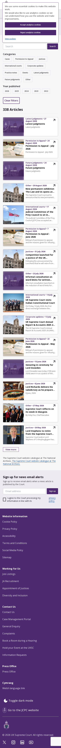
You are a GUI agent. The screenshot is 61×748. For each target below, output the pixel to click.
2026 (7, 91)
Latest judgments (41, 72)
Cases (7, 59)
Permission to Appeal (24, 59)
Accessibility (9, 536)
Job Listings (8, 574)
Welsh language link (13, 688)
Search (53, 46)
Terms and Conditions (14, 543)
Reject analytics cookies (30, 32)
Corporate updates (35, 66)
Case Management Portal (16, 619)
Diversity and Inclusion (15, 595)
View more (10, 449)
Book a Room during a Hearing (19, 640)
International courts (13, 66)
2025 (17, 91)
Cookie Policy (9, 521)
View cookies (10, 39)
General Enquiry (11, 626)
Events (25, 72)
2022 (46, 91)
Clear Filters (11, 100)
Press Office (9, 671)
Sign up (52, 491)
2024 (26, 91)
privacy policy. (52, 499)
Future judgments (12, 79)
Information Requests (14, 655)
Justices (42, 59)
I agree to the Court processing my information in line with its (31, 499)
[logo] (31, 725)
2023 (36, 91)
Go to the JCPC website (23, 710)
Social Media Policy (12, 550)
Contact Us (8, 612)
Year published (11, 86)
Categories (9, 54)
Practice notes (11, 72)
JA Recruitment (10, 581)
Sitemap (6, 557)
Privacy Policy (9, 528)
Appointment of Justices (15, 588)
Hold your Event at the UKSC (18, 647)
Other (27, 79)
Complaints (8, 633)
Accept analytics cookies (30, 24)
